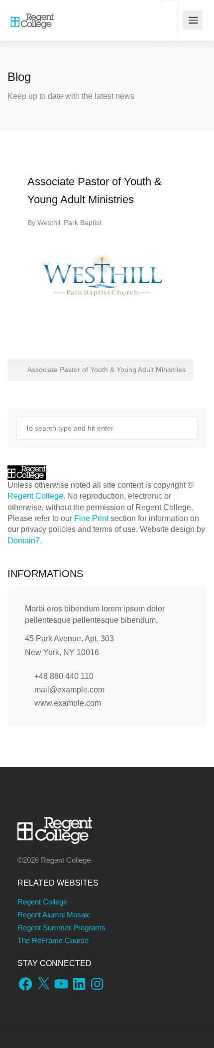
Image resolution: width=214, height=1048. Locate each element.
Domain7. (24, 540)
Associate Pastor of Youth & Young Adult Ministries (106, 370)
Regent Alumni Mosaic (54, 914)
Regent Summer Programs (61, 927)
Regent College (35, 496)
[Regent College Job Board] (32, 15)
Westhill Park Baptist (69, 222)
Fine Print (91, 518)
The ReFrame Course (53, 940)
